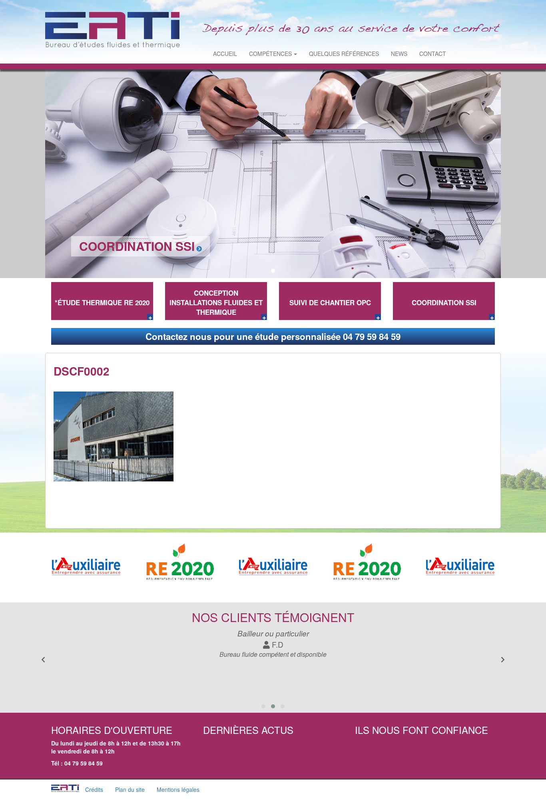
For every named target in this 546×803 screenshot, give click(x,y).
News (399, 54)
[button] (264, 271)
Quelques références (344, 54)
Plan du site (130, 789)
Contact (432, 54)
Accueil (225, 54)
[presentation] (503, 659)
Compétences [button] (270, 54)
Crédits (94, 789)
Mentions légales (178, 789)
